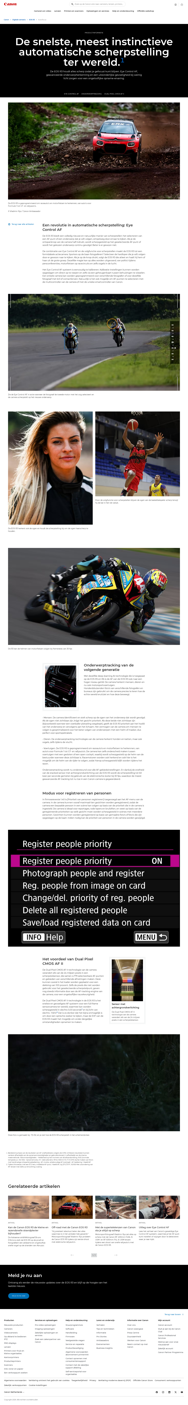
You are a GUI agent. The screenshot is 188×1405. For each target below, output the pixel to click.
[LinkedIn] (169, 1392)
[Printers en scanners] (84, 11)
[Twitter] (176, 1392)
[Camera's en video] (52, 11)
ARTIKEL (11, 1223)
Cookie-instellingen (38, 1385)
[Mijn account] (176, 5)
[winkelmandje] (182, 5)
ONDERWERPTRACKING (91, 94)
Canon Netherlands (13, 1392)
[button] (72, 1255)
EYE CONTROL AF (71, 94)
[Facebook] (157, 1392)
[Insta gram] (163, 1392)
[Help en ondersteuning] (135, 11)
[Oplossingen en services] (110, 11)
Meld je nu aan (18, 1296)
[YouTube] (182, 1392)
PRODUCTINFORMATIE (94, 33)
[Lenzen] (62, 11)
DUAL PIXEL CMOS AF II (114, 94)
